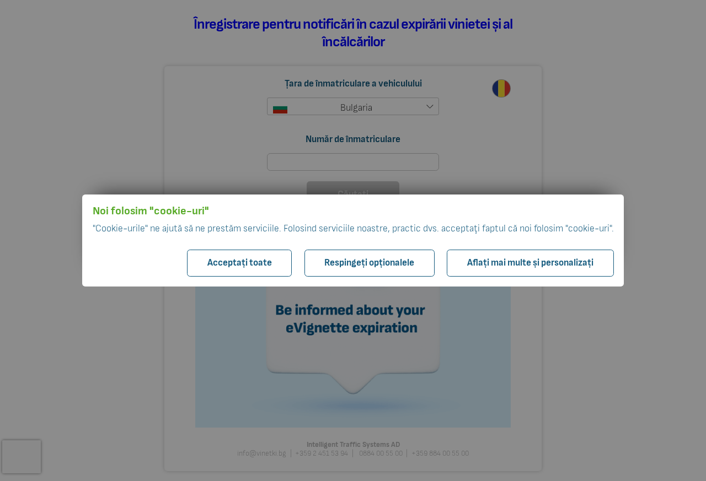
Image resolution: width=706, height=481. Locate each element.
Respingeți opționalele (369, 262)
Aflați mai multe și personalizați (530, 262)
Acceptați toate (239, 262)
